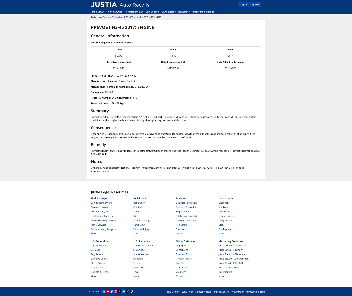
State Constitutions (143, 245)
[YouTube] (107, 291)
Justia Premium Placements (233, 254)
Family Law (139, 224)
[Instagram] (115, 291)
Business (181, 198)
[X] (127, 291)
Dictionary (224, 202)
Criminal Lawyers (99, 211)
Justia (93, 17)
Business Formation (186, 202)
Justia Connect (172, 292)
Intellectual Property (186, 215)
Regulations (97, 254)
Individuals (139, 198)
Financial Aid (225, 211)
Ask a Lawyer (115, 12)
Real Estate (181, 224)
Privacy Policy (237, 292)
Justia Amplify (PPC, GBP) (231, 263)
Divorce (137, 211)
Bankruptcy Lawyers (101, 202)
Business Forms (184, 254)
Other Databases (186, 241)
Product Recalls (184, 258)
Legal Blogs (182, 249)
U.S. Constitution (99, 245)
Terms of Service (221, 292)
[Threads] (119, 291)
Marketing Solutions (203, 12)
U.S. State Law (142, 241)
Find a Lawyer (98, 12)
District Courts (98, 267)
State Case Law (141, 254)
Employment (182, 211)
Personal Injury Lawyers (103, 229)
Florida (136, 263)
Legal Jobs (181, 245)
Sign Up (255, 4)
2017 (146, 17)
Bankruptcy (139, 202)
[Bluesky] (123, 291)
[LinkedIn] (103, 291)
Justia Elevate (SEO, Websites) (234, 258)
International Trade (186, 220)
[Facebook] (111, 291)
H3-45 (138, 17)
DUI (135, 215)
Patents (180, 263)
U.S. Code (95, 249)
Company (200, 292)
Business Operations (187, 207)
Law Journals (225, 220)
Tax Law (180, 229)
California (138, 258)
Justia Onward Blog (228, 267)
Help (208, 292)
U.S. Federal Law (101, 241)
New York (138, 267)
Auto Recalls (103, 17)
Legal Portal (187, 292)
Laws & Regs (169, 12)
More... (94, 233)
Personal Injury (141, 229)
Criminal (137, 207)
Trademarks (182, 267)
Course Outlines (227, 215)
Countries (181, 271)
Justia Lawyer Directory (231, 249)
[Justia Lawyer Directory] (131, 291)
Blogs (222, 224)
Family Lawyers (98, 224)
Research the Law (134, 12)
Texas (136, 271)
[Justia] (104, 4)
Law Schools (152, 12)
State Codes (139, 249)
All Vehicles (117, 17)
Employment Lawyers (102, 215)
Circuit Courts (98, 263)
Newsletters (184, 12)
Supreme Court (99, 258)
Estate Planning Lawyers (103, 220)
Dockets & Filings (99, 271)
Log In (244, 4)
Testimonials (225, 271)
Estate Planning (141, 220)
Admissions (224, 207)
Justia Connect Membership (233, 245)
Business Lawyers (100, 207)
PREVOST (128, 17)
